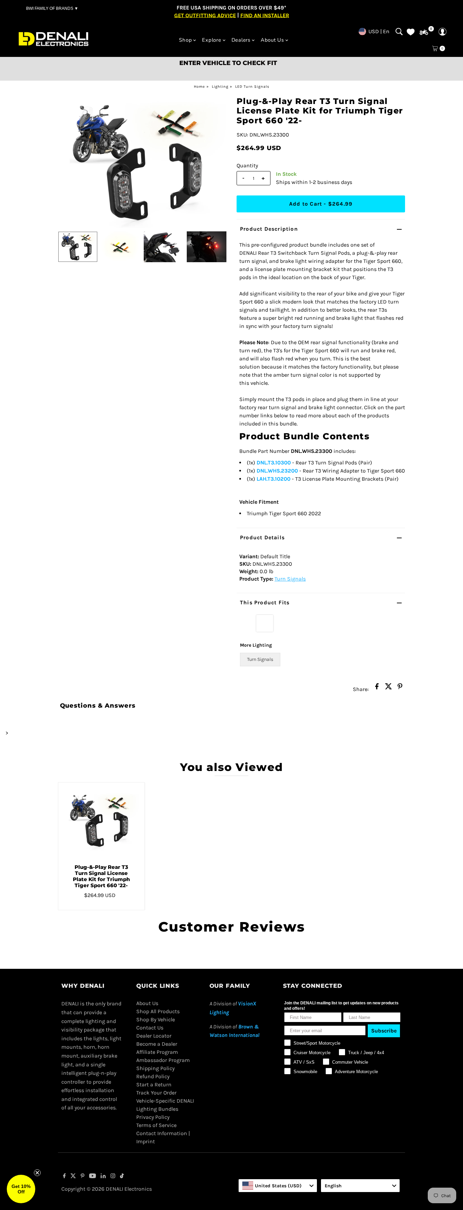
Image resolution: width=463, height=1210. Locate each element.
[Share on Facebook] (377, 688)
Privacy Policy (152, 1117)
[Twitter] (73, 1176)
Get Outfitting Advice (205, 15)
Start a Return (154, 1084)
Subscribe (384, 1030)
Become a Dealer (156, 1044)
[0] (424, 32)
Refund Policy (152, 1076)
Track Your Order (156, 1092)
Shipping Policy (155, 1068)
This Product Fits (264, 602)
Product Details (262, 537)
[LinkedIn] (103, 1176)
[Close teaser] (37, 1172)
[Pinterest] (82, 1176)
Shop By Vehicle (155, 1019)
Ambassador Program (163, 1060)
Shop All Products (158, 1011)
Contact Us (149, 1027)
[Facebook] (64, 1176)
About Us (147, 1003)
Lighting (220, 86)
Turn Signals (290, 579)
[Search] (399, 31)
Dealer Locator (154, 1035)
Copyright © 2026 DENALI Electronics (106, 1189)
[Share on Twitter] (388, 688)
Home (199, 86)
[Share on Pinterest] (400, 688)
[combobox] (277, 1185)
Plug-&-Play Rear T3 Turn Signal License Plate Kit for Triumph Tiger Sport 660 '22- (101, 876)
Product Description (269, 229)
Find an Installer (264, 15)
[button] (21, 1189)
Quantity (247, 165)
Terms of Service (156, 1125)
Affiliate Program (157, 1052)
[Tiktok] (122, 1176)
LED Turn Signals (252, 86)
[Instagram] (112, 1176)
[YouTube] (92, 1176)
